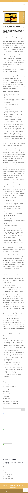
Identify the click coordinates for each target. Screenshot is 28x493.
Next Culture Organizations (10, 401)
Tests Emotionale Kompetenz (10, 403)
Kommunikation (7, 394)
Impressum (5, 485)
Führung (18, 27)
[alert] (14, 463)
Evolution (5, 389)
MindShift (5, 396)
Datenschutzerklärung (15, 485)
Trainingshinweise (13, 487)
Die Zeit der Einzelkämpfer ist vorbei (11, 26)
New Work (23, 27)
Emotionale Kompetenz (9, 386)
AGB (22, 485)
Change (5, 384)
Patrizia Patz (7, 27)
